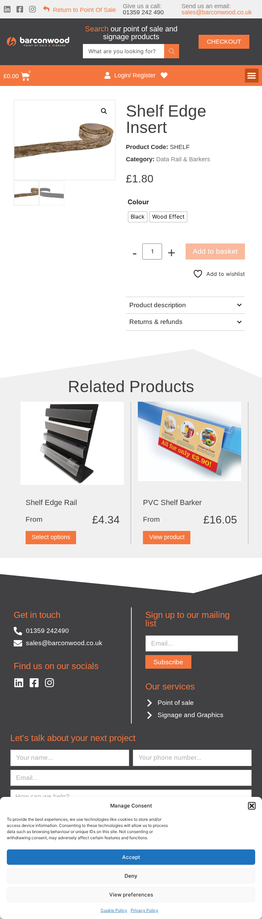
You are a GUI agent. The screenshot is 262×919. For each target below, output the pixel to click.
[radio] (137, 217)
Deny (131, 876)
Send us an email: (216, 9)
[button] (251, 805)
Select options (51, 537)
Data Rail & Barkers (183, 159)
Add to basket (215, 251)
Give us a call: (143, 9)
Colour (138, 202)
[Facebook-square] (20, 9)
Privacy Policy (144, 910)
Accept (131, 857)
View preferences (131, 894)
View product (167, 537)
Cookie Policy (114, 910)
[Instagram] (32, 9)
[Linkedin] (7, 9)
